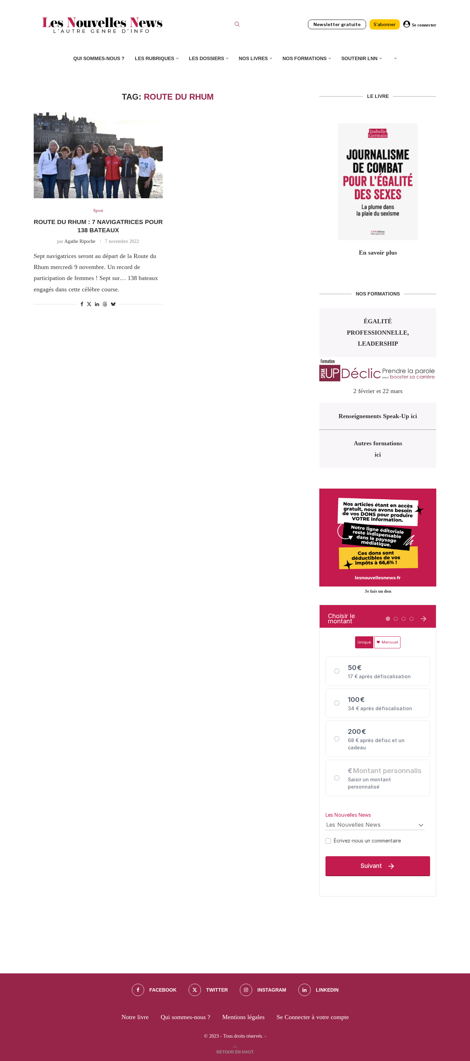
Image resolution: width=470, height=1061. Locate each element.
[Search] (237, 25)
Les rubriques (154, 58)
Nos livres (253, 58)
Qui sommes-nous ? (99, 58)
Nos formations (304, 58)
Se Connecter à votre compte (313, 1017)
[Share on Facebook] (82, 304)
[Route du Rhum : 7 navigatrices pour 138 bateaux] (98, 155)
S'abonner (385, 24)
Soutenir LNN (359, 58)
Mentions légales (243, 1017)
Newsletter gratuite (337, 24)
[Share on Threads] (105, 304)
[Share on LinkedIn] (97, 304)
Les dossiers (206, 58)
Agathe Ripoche (79, 241)
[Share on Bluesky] (113, 304)
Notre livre (135, 1017)
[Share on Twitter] (89, 304)
